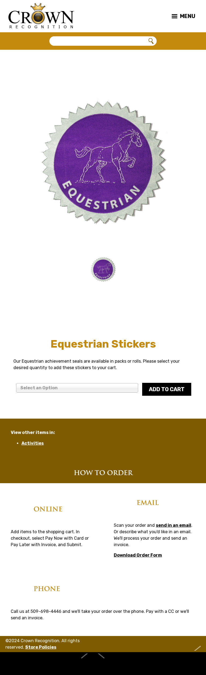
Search (151, 41)
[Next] (183, 270)
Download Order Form (138, 555)
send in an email (173, 525)
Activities (32, 443)
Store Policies (40, 647)
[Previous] (23, 270)
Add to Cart (167, 389)
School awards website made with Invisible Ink (103, 663)
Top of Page (191, 644)
